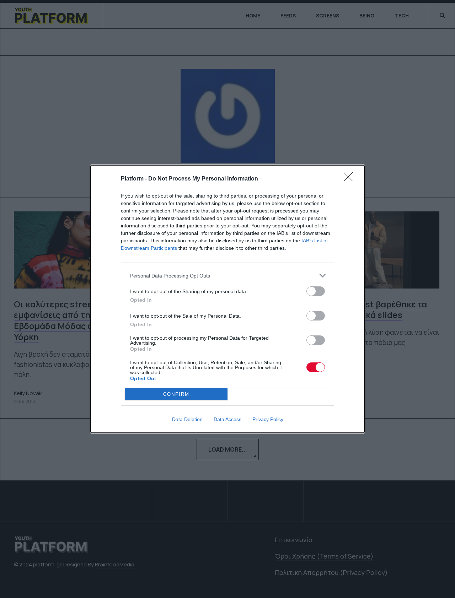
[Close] (350, 179)
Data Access (227, 419)
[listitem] (227, 275)
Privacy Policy (267, 419)
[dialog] (227, 299)
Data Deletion (187, 419)
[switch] (315, 291)
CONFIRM (176, 394)
